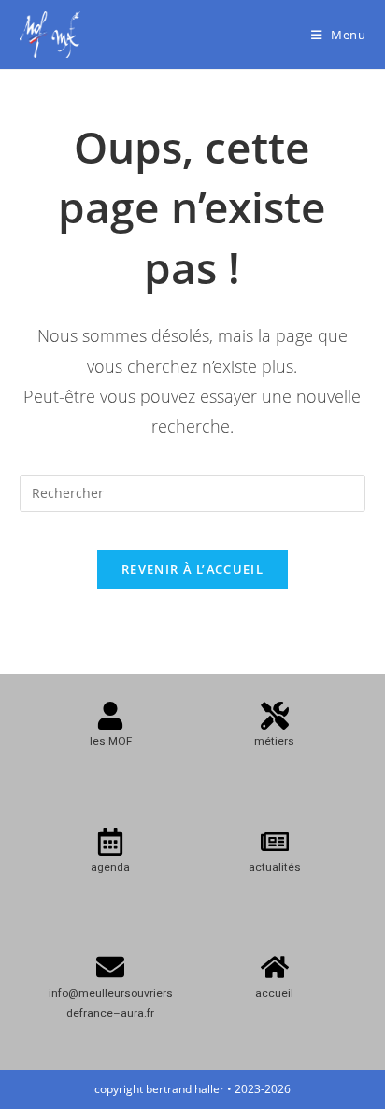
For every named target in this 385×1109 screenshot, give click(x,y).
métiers (274, 740)
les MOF (111, 740)
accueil (274, 993)
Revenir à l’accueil (192, 569)
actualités (275, 867)
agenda (110, 867)
